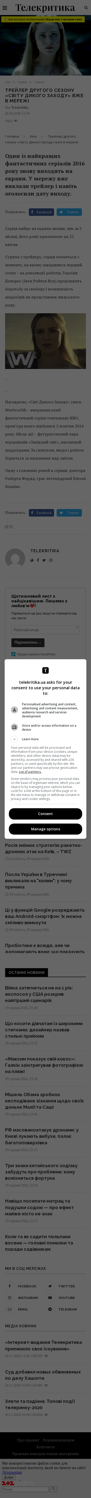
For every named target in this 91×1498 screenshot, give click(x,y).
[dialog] (45, 749)
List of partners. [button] (30, 772)
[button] (45, 739)
